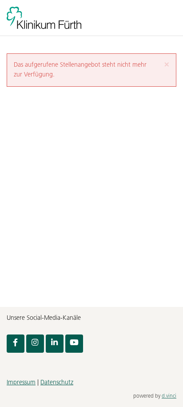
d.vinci (169, 396)
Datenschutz (56, 382)
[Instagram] (35, 343)
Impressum (21, 382)
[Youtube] (74, 343)
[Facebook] (15, 343)
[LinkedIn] (55, 343)
